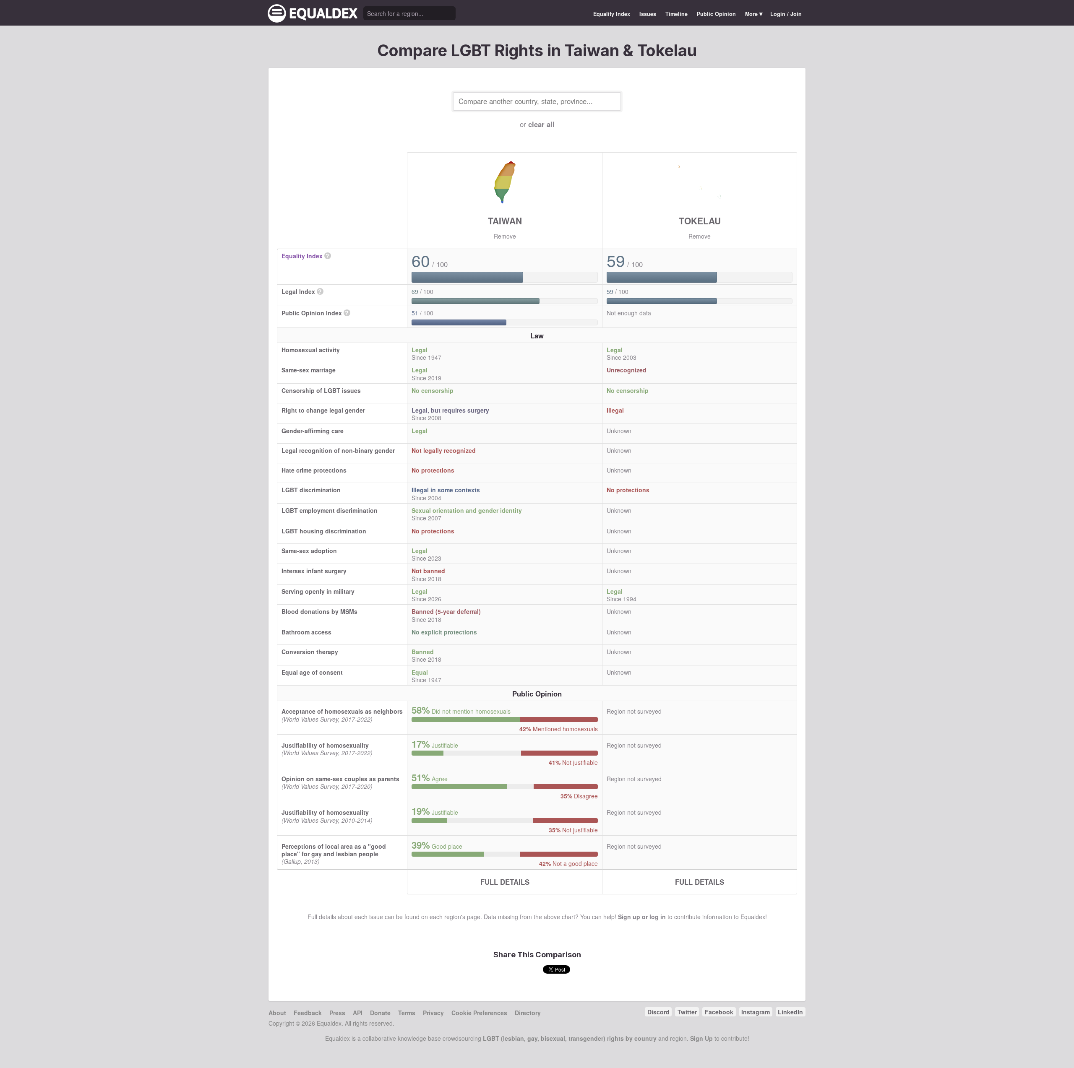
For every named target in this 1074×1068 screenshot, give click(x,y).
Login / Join (786, 14)
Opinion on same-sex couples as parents (340, 778)
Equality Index (611, 14)
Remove (505, 236)
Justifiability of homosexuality (325, 745)
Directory (528, 1012)
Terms (406, 1012)
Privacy (433, 1012)
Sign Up (701, 1038)
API (357, 1012)
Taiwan (505, 220)
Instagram (755, 1012)
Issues (647, 14)
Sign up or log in (642, 916)
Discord (658, 1012)
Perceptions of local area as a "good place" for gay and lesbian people (334, 850)
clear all (541, 124)
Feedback (308, 1012)
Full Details (504, 882)
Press (337, 1012)
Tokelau (700, 220)
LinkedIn (790, 1012)
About (277, 1012)
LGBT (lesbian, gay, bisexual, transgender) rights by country (570, 1038)
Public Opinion (716, 14)
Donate (380, 1012)
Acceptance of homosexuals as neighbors (342, 711)
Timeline (676, 14)
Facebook (719, 1012)
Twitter (687, 1012)
